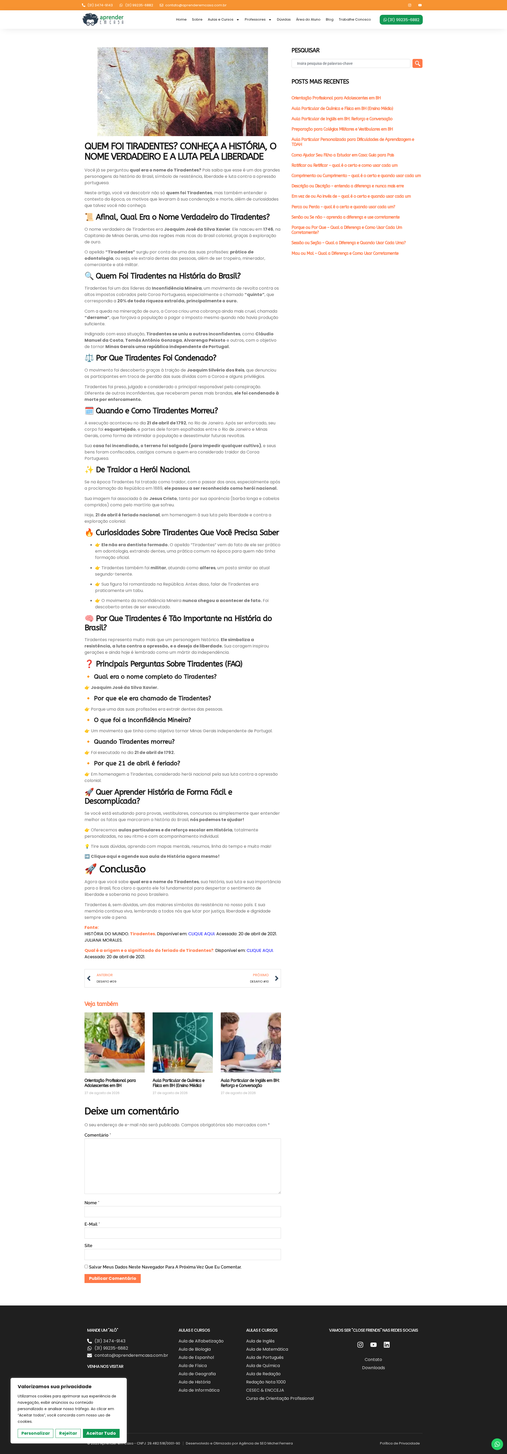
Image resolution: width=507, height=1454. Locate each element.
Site (88, 1245)
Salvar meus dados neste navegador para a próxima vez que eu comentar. (165, 1267)
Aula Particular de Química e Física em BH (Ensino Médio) (178, 1083)
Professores (255, 19)
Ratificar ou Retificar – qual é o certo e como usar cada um (344, 165)
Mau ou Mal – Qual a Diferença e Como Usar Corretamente (345, 253)
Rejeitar (68, 1433)
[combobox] (351, 63)
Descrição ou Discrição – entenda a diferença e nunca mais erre (348, 185)
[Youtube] (420, 5)
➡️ (87, 856)
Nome (91, 1202)
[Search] (417, 63)
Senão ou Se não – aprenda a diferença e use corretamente (346, 217)
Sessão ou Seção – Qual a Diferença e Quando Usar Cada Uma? (349, 242)
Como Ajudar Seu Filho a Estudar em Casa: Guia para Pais (343, 155)
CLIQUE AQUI (201, 934)
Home (181, 19)
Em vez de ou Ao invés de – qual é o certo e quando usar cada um (351, 196)
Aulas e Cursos (220, 19)
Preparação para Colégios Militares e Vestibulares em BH (342, 129)
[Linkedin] (386, 1344)
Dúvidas (284, 19)
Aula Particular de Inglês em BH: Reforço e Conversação (250, 1083)
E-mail (92, 1224)
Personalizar (35, 1433)
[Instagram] (410, 5)
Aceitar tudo (101, 1433)
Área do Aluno (308, 19)
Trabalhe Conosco (355, 19)
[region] (69, 1410)
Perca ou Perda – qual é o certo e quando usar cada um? (343, 206)
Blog (330, 19)
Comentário (97, 1135)
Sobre (197, 19)
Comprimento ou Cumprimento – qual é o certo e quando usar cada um (356, 175)
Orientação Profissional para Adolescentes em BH (110, 1083)
